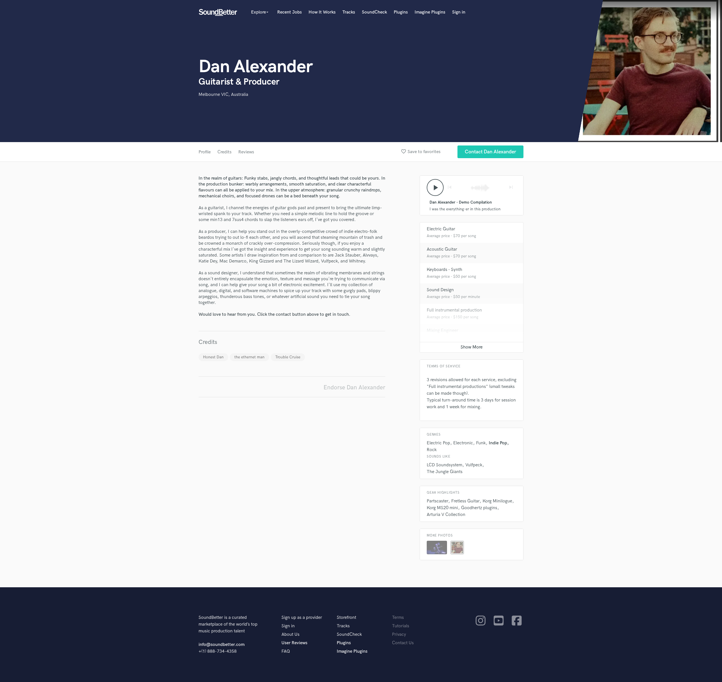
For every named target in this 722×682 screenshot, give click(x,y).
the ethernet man (249, 357)
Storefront (346, 617)
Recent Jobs (289, 12)
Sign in (458, 12)
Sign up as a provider (301, 617)
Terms (398, 617)
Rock (432, 450)
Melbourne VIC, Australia (223, 94)
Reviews (246, 152)
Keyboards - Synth (444, 269)
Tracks (348, 12)
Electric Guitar (441, 229)
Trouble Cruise (287, 357)
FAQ (285, 651)
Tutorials (400, 626)
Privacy (399, 634)
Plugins (401, 12)
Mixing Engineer (442, 330)
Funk (481, 443)
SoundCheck (374, 12)
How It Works (322, 12)
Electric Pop (438, 443)
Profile (205, 152)
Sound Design (440, 290)
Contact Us (403, 643)
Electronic (463, 443)
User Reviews (294, 643)
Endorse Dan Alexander (354, 387)
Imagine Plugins (430, 12)
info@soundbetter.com (222, 644)
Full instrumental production (454, 310)
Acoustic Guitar (442, 249)
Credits (224, 152)
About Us (290, 634)
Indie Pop (498, 443)
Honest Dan (213, 357)
